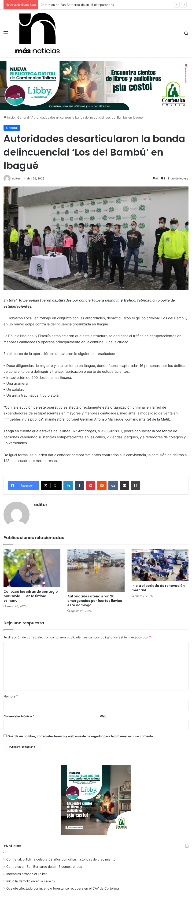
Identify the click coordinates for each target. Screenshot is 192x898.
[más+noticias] (37, 33)
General (23, 117)
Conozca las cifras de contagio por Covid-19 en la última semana (31, 596)
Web (103, 716)
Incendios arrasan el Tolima (60, 5)
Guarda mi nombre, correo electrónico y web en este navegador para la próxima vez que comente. (80, 736)
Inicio (10, 117)
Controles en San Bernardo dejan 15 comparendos (44, 866)
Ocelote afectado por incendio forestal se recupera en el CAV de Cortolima (62, 888)
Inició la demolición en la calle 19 (30, 881)
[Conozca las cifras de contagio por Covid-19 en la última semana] (32, 568)
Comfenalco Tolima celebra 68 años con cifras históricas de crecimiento (60, 859)
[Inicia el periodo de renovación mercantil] (160, 565)
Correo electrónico (19, 716)
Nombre (11, 696)
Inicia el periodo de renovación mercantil (158, 587)
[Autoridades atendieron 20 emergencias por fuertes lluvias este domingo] (95, 570)
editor (16, 178)
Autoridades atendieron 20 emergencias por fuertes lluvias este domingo (94, 600)
